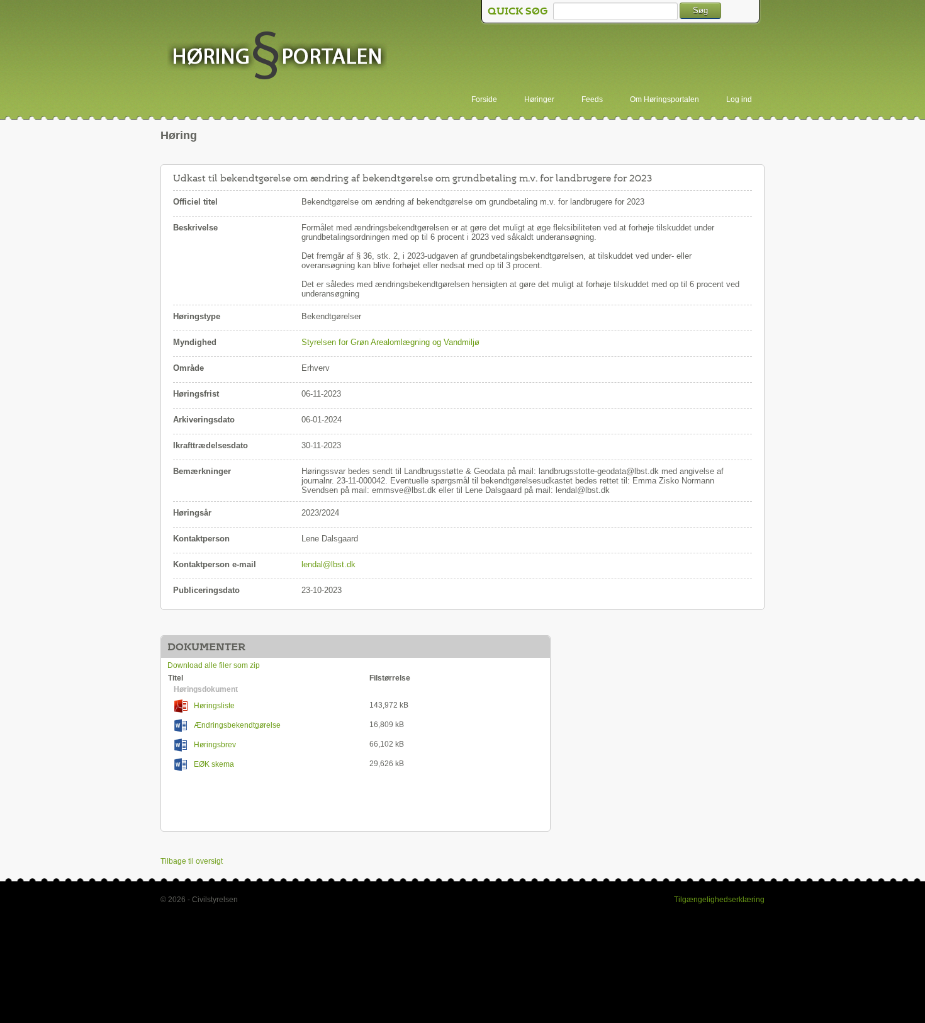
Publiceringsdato (206, 590)
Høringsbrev (215, 744)
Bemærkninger (202, 471)
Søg (700, 10)
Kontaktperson (201, 538)
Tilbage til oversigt (191, 861)
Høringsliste (214, 705)
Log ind (739, 99)
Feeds (592, 99)
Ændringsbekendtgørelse (237, 725)
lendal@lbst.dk (328, 564)
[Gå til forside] (276, 56)
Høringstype (196, 316)
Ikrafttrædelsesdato (210, 445)
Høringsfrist (196, 393)
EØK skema (214, 764)
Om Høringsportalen (664, 99)
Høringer (539, 99)
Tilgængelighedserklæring (719, 899)
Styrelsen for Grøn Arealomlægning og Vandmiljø (390, 342)
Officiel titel (195, 201)
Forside (484, 99)
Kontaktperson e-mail (214, 564)
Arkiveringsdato (204, 419)
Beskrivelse (195, 227)
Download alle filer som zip (213, 665)
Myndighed (194, 342)
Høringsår (192, 512)
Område (188, 368)
